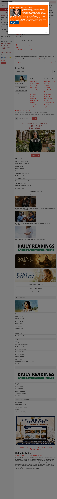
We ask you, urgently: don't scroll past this (21, 7)
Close (46, 32)
